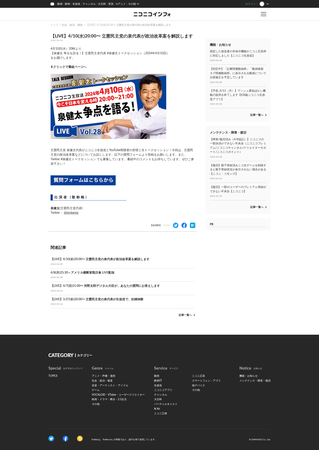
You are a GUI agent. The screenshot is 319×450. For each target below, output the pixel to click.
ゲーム (96, 390)
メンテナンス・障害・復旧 (255, 380)
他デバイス (198, 385)
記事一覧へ (185, 315)
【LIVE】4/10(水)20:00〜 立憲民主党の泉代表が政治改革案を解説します (128, 25)
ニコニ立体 (160, 413)
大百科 (102, 4)
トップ (54, 25)
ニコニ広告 (198, 376)
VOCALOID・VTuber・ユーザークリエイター (118, 394)
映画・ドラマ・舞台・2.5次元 (109, 399)
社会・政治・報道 (72, 25)
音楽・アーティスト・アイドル (110, 385)
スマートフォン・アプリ (206, 380)
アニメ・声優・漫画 (103, 376)
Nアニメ (121, 4)
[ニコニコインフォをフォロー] (51, 438)
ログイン (250, 4)
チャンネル (89, 4)
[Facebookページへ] (65, 438)
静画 (67, 4)
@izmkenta (71, 212)
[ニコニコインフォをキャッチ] (80, 438)
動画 (59, 4)
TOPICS (53, 376)
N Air (157, 409)
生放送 (76, 4)
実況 (110, 4)
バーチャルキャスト (166, 404)
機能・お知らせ (248, 376)
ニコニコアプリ (163, 390)
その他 (96, 404)
